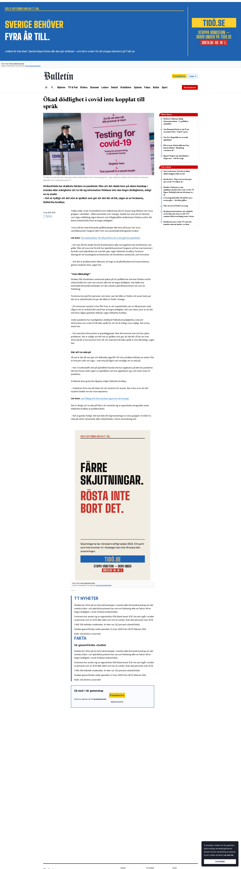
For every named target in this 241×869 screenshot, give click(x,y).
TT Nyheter (47, 216)
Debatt (114, 87)
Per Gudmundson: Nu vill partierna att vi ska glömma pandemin (110, 237)
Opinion (138, 87)
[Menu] (46, 87)
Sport (164, 87)
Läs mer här (228, 855)
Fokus (147, 87)
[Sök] (52, 87)
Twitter (174, 868)
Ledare (105, 87)
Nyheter (61, 87)
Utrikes (84, 87)
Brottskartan (190, 87)
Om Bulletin (150, 868)
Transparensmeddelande (33, 66)
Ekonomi (94, 87)
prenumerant (100, 699)
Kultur (156, 87)
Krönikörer (125, 87)
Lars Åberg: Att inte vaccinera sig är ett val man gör (105, 398)
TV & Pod (73, 87)
